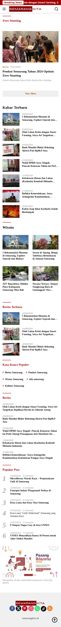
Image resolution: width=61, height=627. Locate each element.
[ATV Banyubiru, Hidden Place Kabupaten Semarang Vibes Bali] (15, 273)
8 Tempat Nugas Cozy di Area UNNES (29, 525)
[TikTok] (43, 608)
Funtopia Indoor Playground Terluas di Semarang (30, 492)
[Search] (56, 9)
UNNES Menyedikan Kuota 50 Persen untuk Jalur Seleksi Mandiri (33, 537)
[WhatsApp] (37, 609)
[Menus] (5, 9)
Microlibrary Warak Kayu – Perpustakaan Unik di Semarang (32, 480)
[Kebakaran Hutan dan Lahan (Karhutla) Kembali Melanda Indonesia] (11, 180)
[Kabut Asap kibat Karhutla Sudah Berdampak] (11, 211)
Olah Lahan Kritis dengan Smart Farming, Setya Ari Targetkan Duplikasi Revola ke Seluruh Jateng (39, 134)
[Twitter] (18, 609)
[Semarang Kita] (25, 9)
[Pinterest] (24, 609)
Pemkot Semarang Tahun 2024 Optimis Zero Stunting (27, 80)
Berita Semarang (13, 372)
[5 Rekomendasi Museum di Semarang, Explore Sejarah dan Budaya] (11, 119)
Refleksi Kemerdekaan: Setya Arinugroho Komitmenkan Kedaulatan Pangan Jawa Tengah (39, 195)
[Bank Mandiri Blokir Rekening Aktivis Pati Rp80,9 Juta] (11, 150)
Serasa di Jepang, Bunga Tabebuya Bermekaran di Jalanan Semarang (45, 255)
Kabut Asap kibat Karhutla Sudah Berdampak (40, 210)
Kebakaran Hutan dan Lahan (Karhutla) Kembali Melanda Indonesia (37, 180)
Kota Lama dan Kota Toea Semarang (29, 502)
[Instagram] (31, 609)
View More (30, 93)
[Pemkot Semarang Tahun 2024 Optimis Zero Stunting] (30, 46)
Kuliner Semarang (14, 386)
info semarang (36, 379)
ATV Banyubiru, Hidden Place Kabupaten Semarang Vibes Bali (15, 287)
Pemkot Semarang (37, 372)
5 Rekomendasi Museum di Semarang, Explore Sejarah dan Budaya (38, 118)
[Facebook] (12, 609)
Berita (5, 66)
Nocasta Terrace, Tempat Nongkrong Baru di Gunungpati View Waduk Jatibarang (45, 287)
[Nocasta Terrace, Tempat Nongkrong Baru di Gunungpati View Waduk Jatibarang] (45, 273)
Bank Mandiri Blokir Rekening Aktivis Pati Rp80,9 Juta (38, 149)
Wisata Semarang (14, 379)
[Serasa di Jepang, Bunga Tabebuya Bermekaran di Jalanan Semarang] (45, 242)
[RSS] (50, 609)
